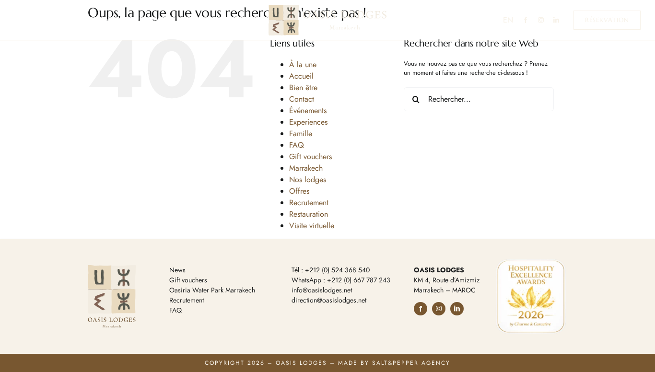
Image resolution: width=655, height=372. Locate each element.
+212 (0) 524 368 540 (337, 270)
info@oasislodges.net (322, 290)
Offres (299, 191)
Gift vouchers (310, 156)
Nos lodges (307, 179)
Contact (301, 99)
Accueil (301, 75)
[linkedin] (556, 20)
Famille (300, 133)
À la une (302, 64)
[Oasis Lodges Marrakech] (327, 7)
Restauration (308, 214)
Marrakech (306, 168)
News (177, 270)
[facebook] (525, 20)
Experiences (308, 122)
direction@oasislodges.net (329, 300)
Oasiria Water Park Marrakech (212, 290)
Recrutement (308, 202)
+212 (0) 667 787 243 (358, 280)
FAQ (296, 145)
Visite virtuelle (311, 225)
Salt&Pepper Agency (411, 363)
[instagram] (541, 20)
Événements (308, 110)
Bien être (303, 87)
